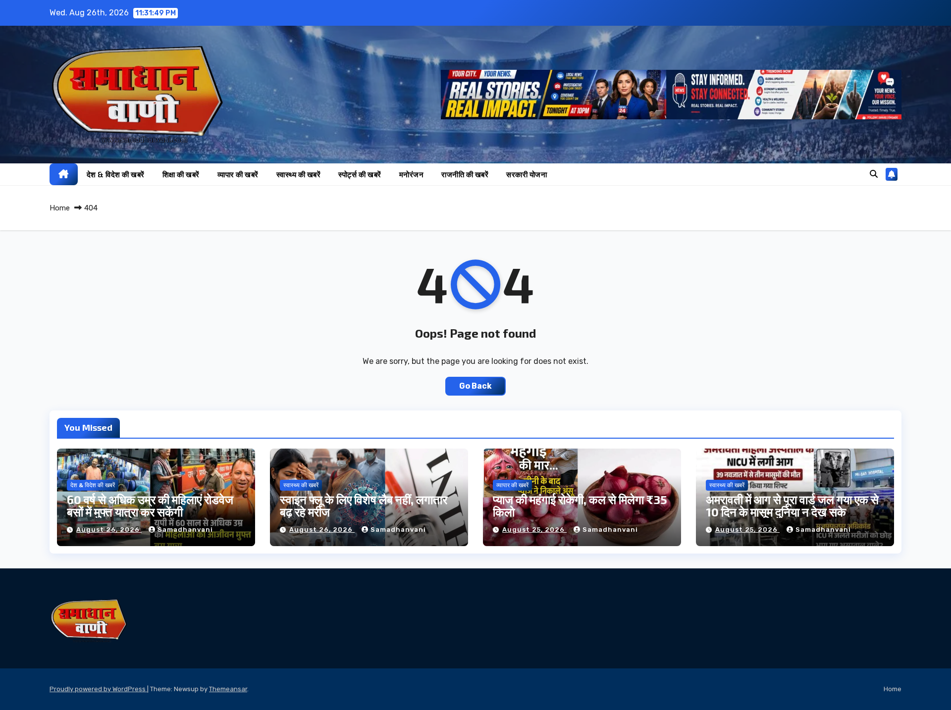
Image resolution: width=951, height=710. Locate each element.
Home (60, 207)
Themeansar (228, 689)
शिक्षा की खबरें (181, 174)
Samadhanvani (185, 529)
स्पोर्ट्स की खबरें (359, 174)
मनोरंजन (411, 174)
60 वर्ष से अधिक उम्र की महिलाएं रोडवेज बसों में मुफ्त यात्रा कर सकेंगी (150, 505)
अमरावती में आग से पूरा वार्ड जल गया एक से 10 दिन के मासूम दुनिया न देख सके (792, 505)
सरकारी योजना (526, 174)
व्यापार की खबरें (238, 174)
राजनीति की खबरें (464, 174)
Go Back (475, 386)
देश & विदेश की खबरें (116, 174)
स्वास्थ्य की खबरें (298, 174)
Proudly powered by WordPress (98, 689)
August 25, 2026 (534, 529)
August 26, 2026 (109, 529)
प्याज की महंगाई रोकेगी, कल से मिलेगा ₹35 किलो (580, 505)
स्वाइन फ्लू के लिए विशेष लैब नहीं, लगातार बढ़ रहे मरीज (363, 505)
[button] (874, 174)
